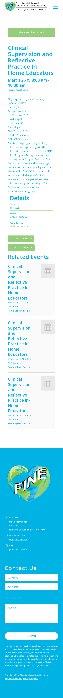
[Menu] (53, 6)
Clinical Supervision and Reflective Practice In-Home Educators (19, 282)
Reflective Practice (19, 226)
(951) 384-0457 (18, 539)
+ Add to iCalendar (21, 247)
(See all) (25, 90)
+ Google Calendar (21, 238)
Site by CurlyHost (30, 678)
